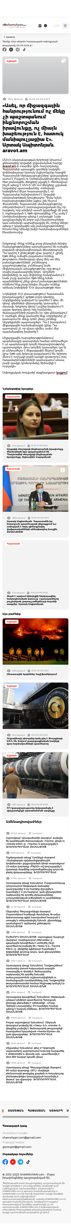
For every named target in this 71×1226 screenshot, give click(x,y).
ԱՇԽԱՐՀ (56, 1110)
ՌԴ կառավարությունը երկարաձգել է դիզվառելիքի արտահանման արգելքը (31, 809)
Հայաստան (13, 396)
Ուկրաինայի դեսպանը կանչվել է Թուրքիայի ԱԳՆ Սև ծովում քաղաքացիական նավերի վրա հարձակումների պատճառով (35, 741)
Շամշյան (37, 833)
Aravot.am (9, 166)
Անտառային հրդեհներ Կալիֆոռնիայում (32, 674)
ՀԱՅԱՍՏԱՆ (36, 1110)
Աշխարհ (12, 61)
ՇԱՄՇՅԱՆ (16, 1110)
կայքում (61, 372)
